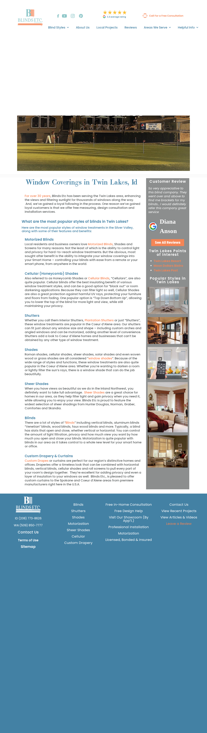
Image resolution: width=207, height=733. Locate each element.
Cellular (78, 536)
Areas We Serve (155, 27)
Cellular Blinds (98, 278)
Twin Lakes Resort (167, 261)
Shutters (78, 511)
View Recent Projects (178, 511)
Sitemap (28, 546)
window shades (100, 358)
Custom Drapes (36, 461)
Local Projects (107, 27)
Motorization (78, 523)
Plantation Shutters (99, 320)
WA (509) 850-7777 (28, 525)
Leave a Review (179, 523)
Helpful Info (186, 27)
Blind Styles (56, 27)
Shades (78, 517)
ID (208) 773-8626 (28, 518)
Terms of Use (28, 540)
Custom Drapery (78, 542)
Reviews (131, 27)
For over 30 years (37, 196)
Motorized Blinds (100, 244)
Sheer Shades (94, 392)
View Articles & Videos (178, 517)
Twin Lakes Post (166, 270)
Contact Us (28, 532)
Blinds (70, 422)
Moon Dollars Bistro (168, 266)
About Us (83, 27)
